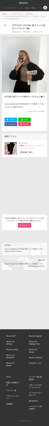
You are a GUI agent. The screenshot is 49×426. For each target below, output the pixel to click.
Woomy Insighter (35, 336)
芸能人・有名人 (30, 8)
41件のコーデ (38, 32)
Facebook (11, 124)
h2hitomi (29, 14)
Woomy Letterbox (35, 357)
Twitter (12, 120)
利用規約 (9, 404)
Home (8, 377)
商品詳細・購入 (26, 152)
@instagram (33, 401)
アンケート (24, 225)
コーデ (20, 8)
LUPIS (21, 146)
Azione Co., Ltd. (35, 363)
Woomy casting (12, 349)
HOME (4, 14)
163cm (27, 32)
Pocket (25, 124)
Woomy (23, 2)
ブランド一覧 (11, 390)
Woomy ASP (11, 336)
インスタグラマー (9, 8)
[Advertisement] (24, 183)
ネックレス (23, 143)
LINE (25, 120)
